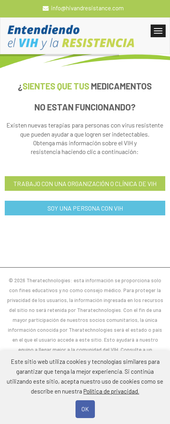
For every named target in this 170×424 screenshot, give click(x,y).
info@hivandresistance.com (87, 7)
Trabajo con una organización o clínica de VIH (85, 183)
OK (85, 409)
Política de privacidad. (111, 391)
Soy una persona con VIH (85, 208)
